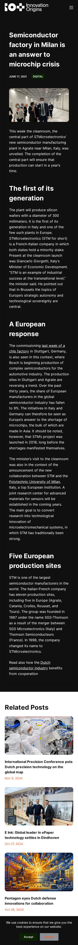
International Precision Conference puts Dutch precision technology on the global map (39, 766)
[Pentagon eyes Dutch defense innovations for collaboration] (39, 872)
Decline (49, 937)
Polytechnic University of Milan (34, 482)
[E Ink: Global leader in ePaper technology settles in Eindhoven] (39, 806)
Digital (38, 76)
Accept (28, 937)
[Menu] (71, 7)
